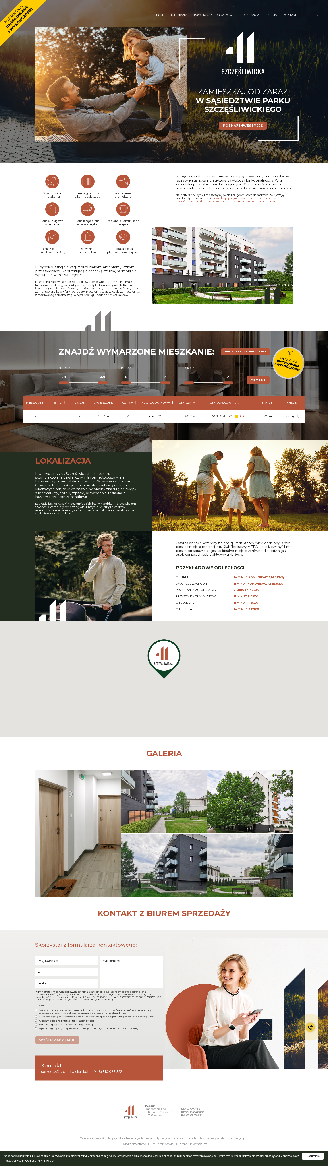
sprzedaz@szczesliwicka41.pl (64, 1072)
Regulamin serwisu (163, 1144)
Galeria (271, 15)
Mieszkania (179, 15)
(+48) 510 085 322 (107, 1072)
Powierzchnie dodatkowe (214, 15)
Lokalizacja (250, 15)
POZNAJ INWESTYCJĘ (243, 125)
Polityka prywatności (133, 1144)
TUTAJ (50, 1160)
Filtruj (258, 380)
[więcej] (40, 1005)
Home (160, 15)
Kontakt (290, 15)
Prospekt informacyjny (245, 351)
